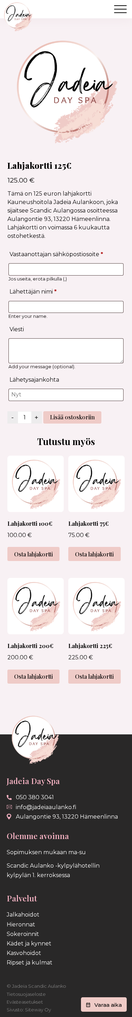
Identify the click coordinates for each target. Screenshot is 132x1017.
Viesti (17, 329)
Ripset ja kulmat (29, 962)
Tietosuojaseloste (26, 994)
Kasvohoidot (24, 953)
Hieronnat (21, 924)
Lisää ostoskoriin (72, 417)
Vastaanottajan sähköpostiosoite (56, 254)
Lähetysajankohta (34, 379)
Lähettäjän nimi (33, 291)
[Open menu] (120, 9)
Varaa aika (108, 1004)
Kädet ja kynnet (29, 943)
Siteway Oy (38, 1009)
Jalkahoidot (23, 914)
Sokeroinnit (23, 934)
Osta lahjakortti (33, 554)
